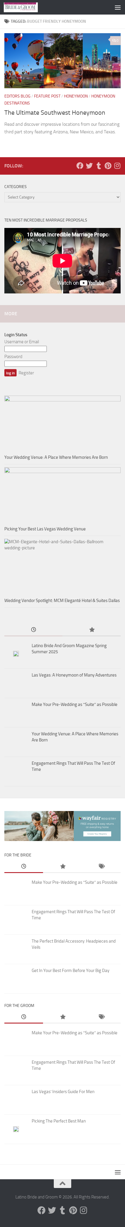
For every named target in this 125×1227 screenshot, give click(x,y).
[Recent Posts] (33, 630)
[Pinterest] (107, 165)
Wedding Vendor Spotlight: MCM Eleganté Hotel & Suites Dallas (62, 600)
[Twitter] (89, 165)
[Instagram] (117, 165)
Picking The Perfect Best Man (59, 1121)
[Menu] (117, 7)
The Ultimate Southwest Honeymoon (54, 112)
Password (13, 356)
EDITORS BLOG (17, 96)
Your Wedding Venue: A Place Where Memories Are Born (56, 457)
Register (26, 373)
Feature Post (47, 96)
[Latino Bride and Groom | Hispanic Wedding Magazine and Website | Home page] (26, 7)
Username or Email (21, 341)
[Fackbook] (79, 165)
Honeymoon (76, 96)
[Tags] (101, 867)
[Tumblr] (98, 165)
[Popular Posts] (92, 630)
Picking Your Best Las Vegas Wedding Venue (45, 529)
